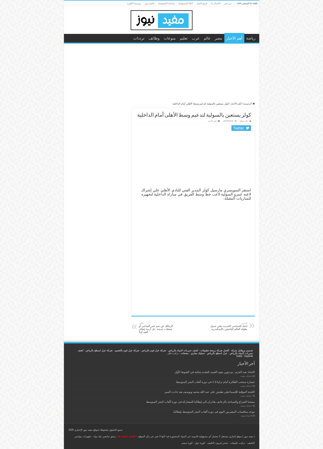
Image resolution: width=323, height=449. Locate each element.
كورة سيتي (187, 443)
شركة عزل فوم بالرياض (153, 350)
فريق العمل (201, 3)
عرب (196, 38)
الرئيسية (248, 103)
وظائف (154, 38)
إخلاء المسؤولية (185, 3)
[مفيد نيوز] (161, 19)
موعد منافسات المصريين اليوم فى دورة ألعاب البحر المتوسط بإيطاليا (214, 411)
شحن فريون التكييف (217, 443)
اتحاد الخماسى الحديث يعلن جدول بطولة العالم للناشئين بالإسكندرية (228, 326)
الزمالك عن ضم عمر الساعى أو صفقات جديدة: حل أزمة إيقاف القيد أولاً (156, 327)
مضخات (185, 353)
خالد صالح (244, 121)
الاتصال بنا (215, 3)
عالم (207, 38)
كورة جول (199, 443)
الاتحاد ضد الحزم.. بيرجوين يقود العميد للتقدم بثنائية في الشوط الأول (215, 372)
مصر (218, 38)
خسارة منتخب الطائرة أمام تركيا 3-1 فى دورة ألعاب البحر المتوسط (215, 381)
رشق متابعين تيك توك (104, 436)
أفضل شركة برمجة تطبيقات (214, 350)
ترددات (138, 38)
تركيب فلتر (173, 353)
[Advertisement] (161, 74)
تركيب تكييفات (237, 443)
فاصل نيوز (149, 3)
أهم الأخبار (234, 38)
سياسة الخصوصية (166, 3)
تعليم (184, 38)
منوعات (170, 38)
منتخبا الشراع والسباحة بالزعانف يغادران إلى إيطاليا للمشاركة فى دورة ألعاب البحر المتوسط (200, 401)
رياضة (251, 38)
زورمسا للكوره (134, 3)
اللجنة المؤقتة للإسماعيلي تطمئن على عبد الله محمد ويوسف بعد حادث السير (209, 391)
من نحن (227, 3)
